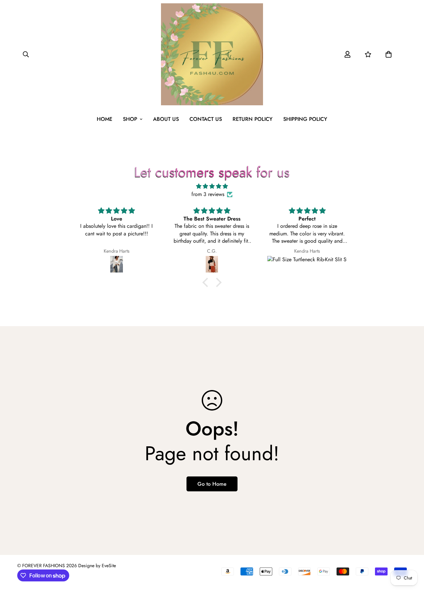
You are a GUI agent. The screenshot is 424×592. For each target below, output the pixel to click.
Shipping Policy (305, 119)
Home (104, 119)
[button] (388, 54)
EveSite (109, 565)
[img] (212, 186)
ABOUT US (166, 119)
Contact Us (205, 119)
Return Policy (253, 119)
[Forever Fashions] (212, 54)
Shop (130, 119)
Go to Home (212, 484)
